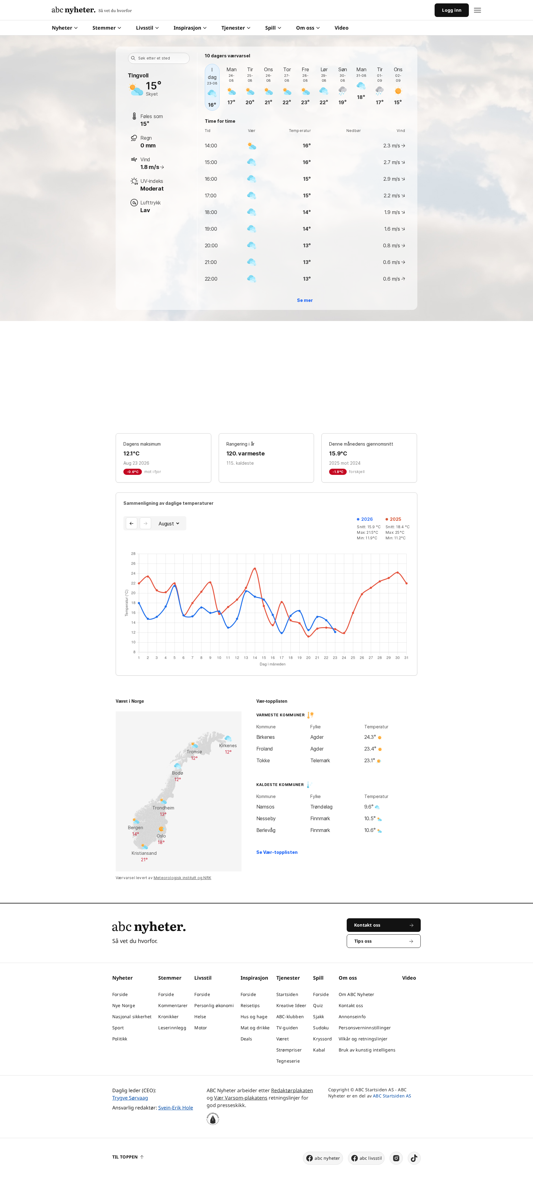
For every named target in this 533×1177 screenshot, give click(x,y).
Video (342, 27)
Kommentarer (173, 1005)
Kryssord (322, 1039)
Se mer (305, 300)
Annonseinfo (352, 1016)
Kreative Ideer (291, 1005)
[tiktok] (414, 1158)
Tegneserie (288, 1061)
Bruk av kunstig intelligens (367, 1050)
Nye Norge (123, 1005)
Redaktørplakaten (292, 1090)
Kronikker (168, 1016)
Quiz (318, 1005)
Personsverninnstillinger (365, 1028)
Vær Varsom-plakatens (240, 1097)
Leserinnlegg (172, 1028)
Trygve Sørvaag (130, 1097)
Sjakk (318, 1016)
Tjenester (233, 27)
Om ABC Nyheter (356, 994)
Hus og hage (254, 1016)
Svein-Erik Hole (175, 1107)
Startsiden (287, 994)
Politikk (119, 1039)
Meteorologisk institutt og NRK (182, 877)
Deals (246, 1039)
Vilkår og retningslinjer (363, 1039)
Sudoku (321, 1028)
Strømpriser (289, 1050)
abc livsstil (371, 1158)
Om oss (305, 27)
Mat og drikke (255, 1028)
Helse (200, 1016)
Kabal (319, 1050)
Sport (118, 1028)
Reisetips (250, 1005)
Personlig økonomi (213, 1005)
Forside (120, 994)
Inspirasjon (187, 27)
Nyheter (62, 27)
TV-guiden (287, 1028)
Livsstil (144, 27)
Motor (200, 1028)
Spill (270, 27)
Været (282, 1039)
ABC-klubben (290, 1016)
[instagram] (396, 1158)
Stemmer (104, 27)
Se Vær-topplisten (277, 852)
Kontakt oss (351, 1005)
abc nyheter (327, 1158)
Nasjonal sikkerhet (132, 1016)
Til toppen (125, 1157)
